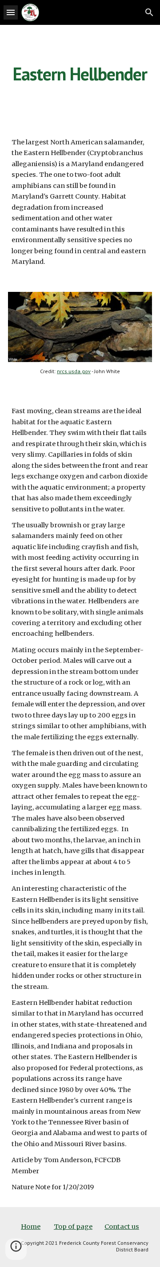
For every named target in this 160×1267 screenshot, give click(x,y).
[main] (80, 73)
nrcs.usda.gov (74, 371)
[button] (10, 12)
